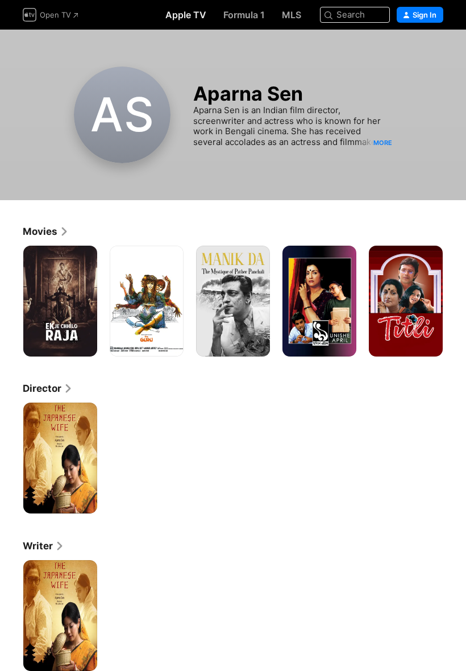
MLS (291, 14)
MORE (382, 143)
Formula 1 (244, 14)
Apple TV (185, 14)
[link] (46, 231)
